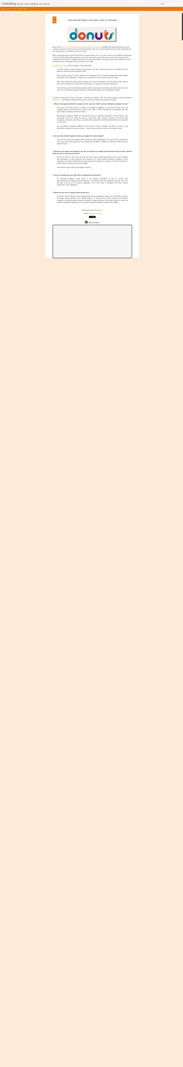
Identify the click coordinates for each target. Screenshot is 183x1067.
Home (15, 9)
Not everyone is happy (60, 66)
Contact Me (22, 9)
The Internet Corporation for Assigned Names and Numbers (82, 47)
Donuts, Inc (58, 100)
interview (98, 213)
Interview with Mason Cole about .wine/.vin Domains (92, 20)
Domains (92, 213)
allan (101, 210)
